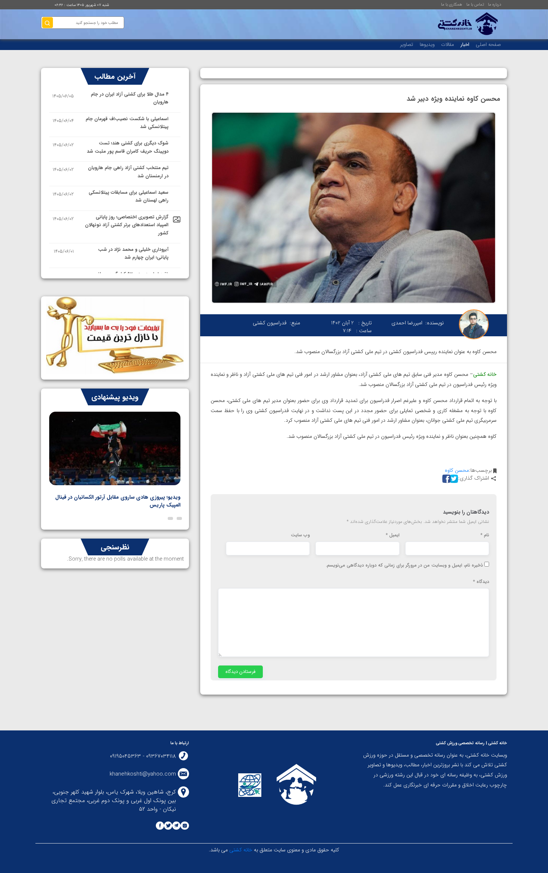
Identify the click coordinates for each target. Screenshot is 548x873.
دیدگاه (481, 582)
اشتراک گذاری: (473, 478)
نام (485, 535)
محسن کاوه (457, 470)
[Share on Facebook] (445, 478)
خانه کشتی (240, 850)
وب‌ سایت (300, 535)
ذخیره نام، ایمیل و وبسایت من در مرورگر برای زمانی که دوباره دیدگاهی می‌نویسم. (404, 565)
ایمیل (393, 535)
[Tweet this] (453, 478)
